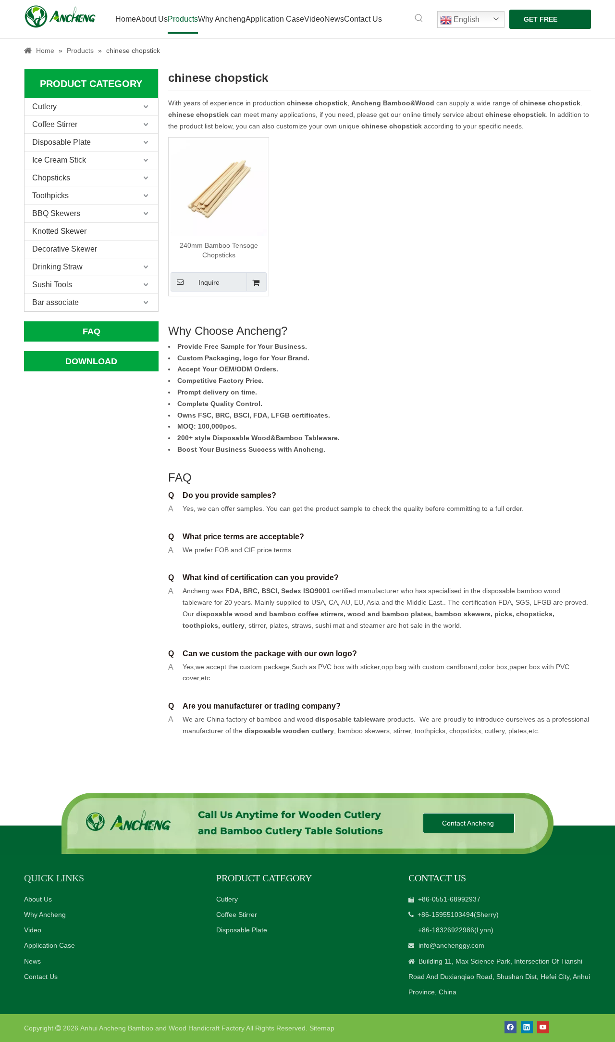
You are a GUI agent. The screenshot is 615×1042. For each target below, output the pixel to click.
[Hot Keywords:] (419, 18)
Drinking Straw (57, 267)
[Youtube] (543, 1027)
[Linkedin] (527, 1027)
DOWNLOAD (91, 361)
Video (32, 930)
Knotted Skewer (59, 231)
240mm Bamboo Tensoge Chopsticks (219, 250)
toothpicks (200, 625)
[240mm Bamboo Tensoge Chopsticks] (219, 187)
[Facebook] (510, 1027)
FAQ (91, 331)
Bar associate (55, 302)
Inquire (209, 282)
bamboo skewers (463, 614)
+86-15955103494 (446, 914)
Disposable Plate (61, 142)
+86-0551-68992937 (449, 899)
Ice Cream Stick (59, 160)
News (32, 961)
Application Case (49, 945)
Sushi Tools (52, 284)
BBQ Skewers (56, 213)
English (466, 19)
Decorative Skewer (64, 249)
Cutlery (44, 106)
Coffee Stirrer (54, 124)
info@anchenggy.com (451, 945)
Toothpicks (50, 195)
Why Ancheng (45, 914)
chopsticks (533, 614)
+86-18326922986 (446, 930)
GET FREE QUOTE (540, 22)
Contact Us (41, 976)
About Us (38, 899)
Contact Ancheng (469, 823)
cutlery (233, 625)
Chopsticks (51, 178)
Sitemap (321, 1028)
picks (502, 614)
